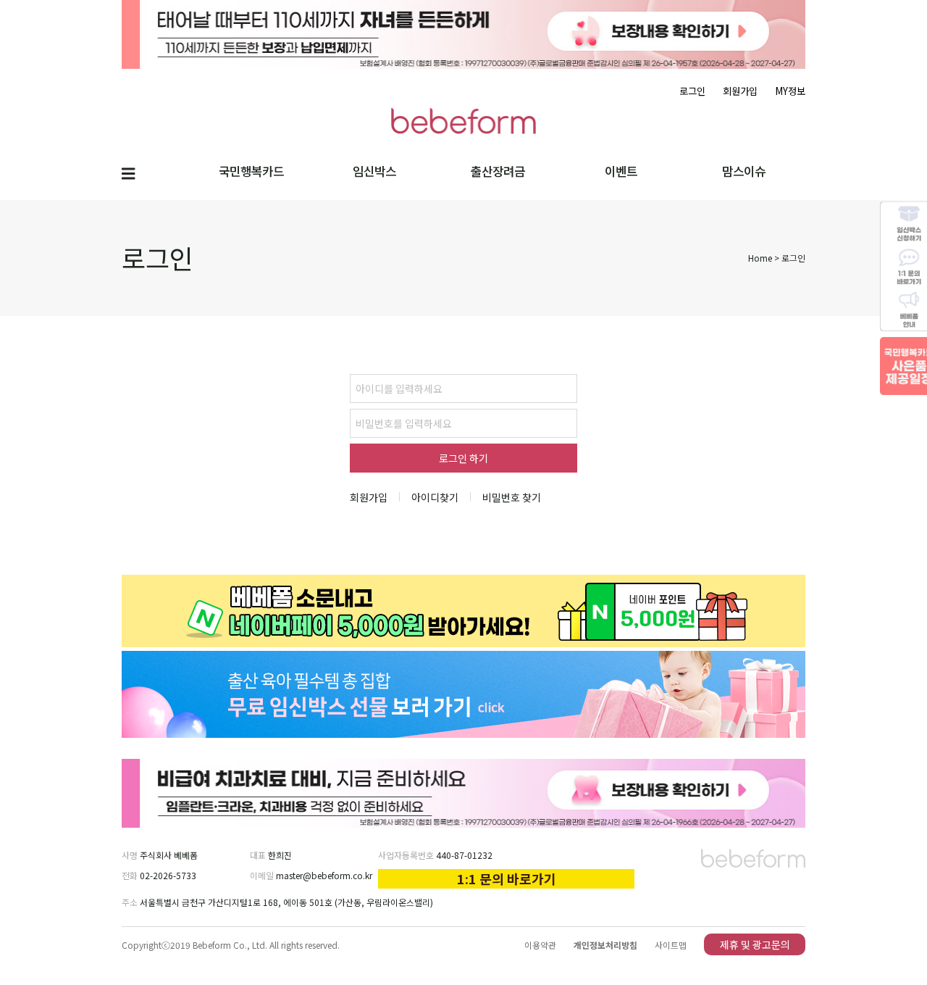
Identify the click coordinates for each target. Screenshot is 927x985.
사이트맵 (671, 945)
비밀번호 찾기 (511, 497)
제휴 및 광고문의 (755, 944)
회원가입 (740, 91)
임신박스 (374, 171)
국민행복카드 (251, 171)
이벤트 (621, 171)
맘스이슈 (743, 171)
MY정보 (790, 91)
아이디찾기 (434, 497)
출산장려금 (498, 171)
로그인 (692, 91)
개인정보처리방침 (605, 945)
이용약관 (540, 945)
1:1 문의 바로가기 (506, 878)
